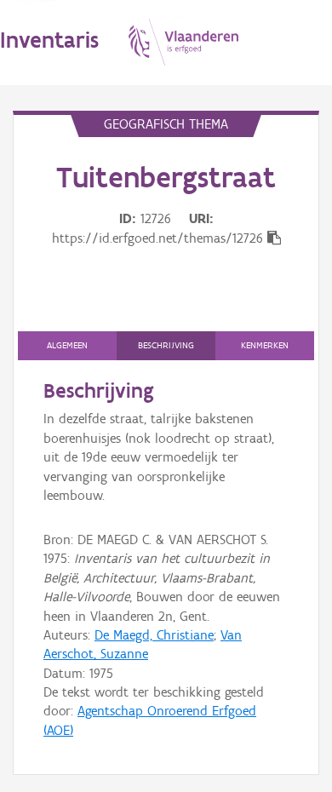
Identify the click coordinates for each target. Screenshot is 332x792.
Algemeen (67, 345)
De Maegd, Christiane (154, 635)
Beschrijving (166, 345)
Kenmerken (265, 345)
